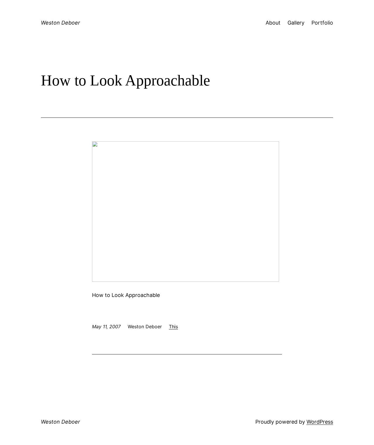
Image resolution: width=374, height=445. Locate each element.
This (173, 326)
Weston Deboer (60, 23)
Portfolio (322, 23)
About (273, 23)
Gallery (296, 23)
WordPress (320, 422)
